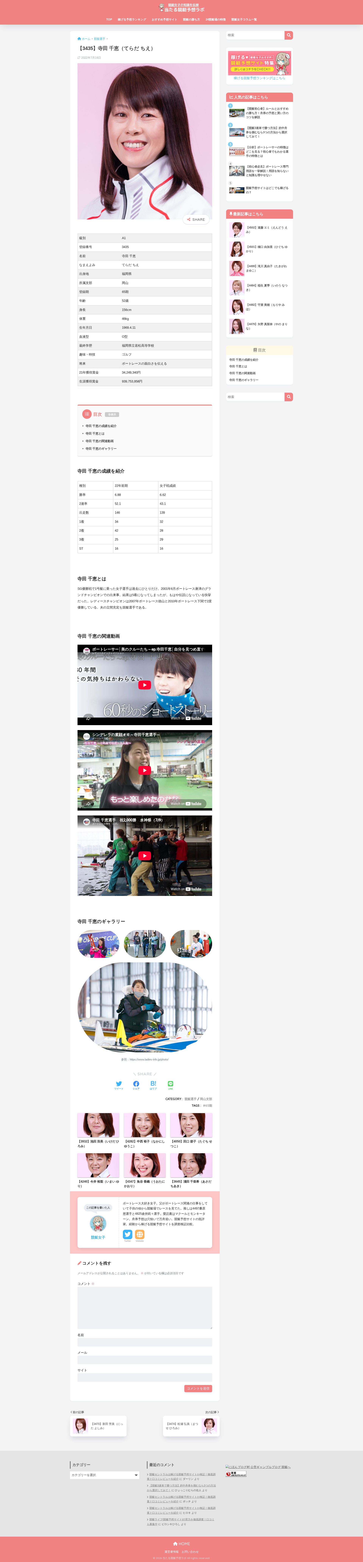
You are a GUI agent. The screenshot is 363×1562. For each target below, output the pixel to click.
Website (140, 1241)
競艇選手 (191, 1099)
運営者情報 (171, 1551)
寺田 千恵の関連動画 (100, 441)
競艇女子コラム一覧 (244, 19)
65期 (208, 1105)
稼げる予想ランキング (132, 19)
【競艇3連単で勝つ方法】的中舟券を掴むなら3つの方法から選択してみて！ (181, 1488)
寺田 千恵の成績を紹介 (101, 426)
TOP (109, 19)
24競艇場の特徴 (216, 19)
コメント (86, 1284)
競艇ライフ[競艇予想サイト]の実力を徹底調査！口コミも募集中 (180, 1522)
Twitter (127, 1241)
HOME (184, 1543)
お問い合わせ (190, 1551)
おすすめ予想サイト (164, 19)
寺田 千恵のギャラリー (101, 448)
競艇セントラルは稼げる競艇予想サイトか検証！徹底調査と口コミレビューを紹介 (181, 1477)
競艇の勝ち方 (191, 19)
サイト (82, 1370)
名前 (81, 1335)
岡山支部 (206, 1099)
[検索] (289, 35)
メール (82, 1352)
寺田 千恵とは (95, 433)
